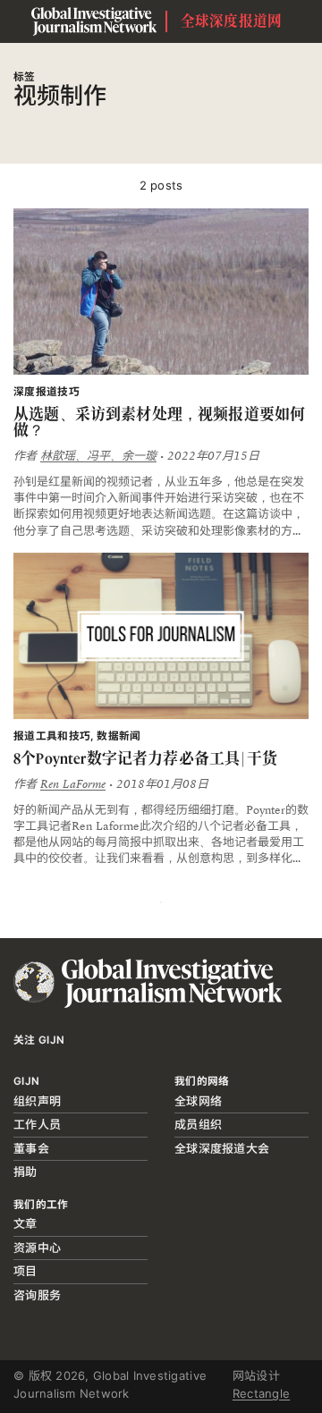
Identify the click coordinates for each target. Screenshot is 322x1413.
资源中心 (37, 1247)
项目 (25, 1271)
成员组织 (198, 1124)
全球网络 (198, 1101)
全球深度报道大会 (221, 1148)
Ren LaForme (73, 784)
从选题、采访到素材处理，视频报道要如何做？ (159, 422)
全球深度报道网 (232, 21)
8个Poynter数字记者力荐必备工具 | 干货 (145, 758)
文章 (25, 1223)
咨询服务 (37, 1295)
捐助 (25, 1171)
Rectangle (261, 1393)
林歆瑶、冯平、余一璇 (98, 456)
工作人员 (37, 1124)
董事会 (31, 1148)
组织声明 (37, 1101)
